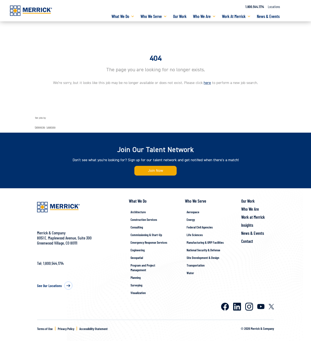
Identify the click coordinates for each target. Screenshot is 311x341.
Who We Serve (151, 16)
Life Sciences (195, 235)
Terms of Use (45, 329)
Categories (40, 127)
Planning (136, 277)
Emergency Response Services (149, 242)
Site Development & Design (203, 258)
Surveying (136, 285)
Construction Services (144, 219)
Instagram (249, 307)
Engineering (138, 250)
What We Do (120, 16)
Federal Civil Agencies (200, 227)
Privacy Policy (66, 329)
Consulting (137, 227)
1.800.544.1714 (254, 6)
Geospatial (137, 258)
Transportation (196, 265)
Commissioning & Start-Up (146, 235)
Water (190, 273)
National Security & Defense (203, 250)
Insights (247, 225)
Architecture (138, 212)
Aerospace (193, 212)
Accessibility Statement (93, 329)
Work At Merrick (234, 16)
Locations (274, 6)
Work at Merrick (253, 217)
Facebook (225, 307)
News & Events (268, 16)
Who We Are (202, 16)
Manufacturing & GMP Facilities (205, 242)
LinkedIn (237, 307)
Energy (191, 219)
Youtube (260, 306)
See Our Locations (49, 285)
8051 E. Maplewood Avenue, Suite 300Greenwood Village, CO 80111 (64, 240)
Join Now (155, 170)
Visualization (138, 293)
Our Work (180, 16)
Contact (247, 241)
